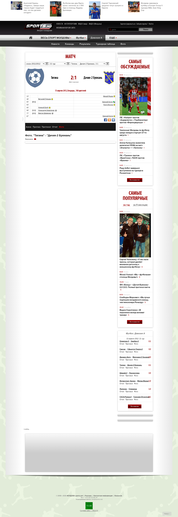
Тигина (54, 78)
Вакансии (118, 496)
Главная (31, 37)
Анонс (28, 127)
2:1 (150, 341)
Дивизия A (96, 37)
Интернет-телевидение (45, 31)
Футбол (80, 37)
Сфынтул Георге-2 (135, 349)
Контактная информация (103, 496)
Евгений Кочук (107, 102)
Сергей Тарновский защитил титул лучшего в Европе (112, 5)
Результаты (84, 43)
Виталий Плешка (44, 99)
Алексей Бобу (43, 107)
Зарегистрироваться (127, 24)
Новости (55, 43)
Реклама (88, 496)
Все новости (135, 180)
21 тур (141, 339)
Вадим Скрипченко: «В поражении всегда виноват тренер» (132, 312)
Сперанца (133, 389)
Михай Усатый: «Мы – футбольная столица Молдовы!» (135, 275)
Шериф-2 (123, 373)
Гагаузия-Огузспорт (141, 397)
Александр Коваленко (46, 110)
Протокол (46, 127)
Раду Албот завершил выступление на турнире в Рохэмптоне (131, 170)
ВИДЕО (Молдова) (95, 24)
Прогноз (36, 127)
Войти (151, 24)
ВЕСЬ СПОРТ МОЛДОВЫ (55, 37)
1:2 (150, 389)
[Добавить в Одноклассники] (109, 119)
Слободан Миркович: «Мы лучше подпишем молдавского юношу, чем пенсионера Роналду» (135, 299)
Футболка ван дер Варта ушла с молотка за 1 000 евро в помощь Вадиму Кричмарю (73, 6)
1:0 (150, 381)
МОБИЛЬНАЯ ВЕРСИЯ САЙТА (65, 28)
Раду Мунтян (108, 105)
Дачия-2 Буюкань (93, 78)
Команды (69, 43)
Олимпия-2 (124, 341)
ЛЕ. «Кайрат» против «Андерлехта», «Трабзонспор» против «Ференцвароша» (134, 120)
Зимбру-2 (135, 341)
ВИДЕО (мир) (82, 24)
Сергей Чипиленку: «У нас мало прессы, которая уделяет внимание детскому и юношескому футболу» (134, 263)
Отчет (55, 127)
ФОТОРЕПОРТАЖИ (70, 24)
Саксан (122, 349)
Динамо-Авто (125, 357)
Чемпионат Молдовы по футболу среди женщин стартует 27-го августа (134, 132)
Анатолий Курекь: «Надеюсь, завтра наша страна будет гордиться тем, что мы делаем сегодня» (34, 8)
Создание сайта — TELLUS (89, 511)
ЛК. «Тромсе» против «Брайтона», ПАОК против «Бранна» (132, 157)
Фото (123, 43)
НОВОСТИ (59, 24)
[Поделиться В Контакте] (113, 119)
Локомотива (134, 373)
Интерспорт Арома (127, 381)
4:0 (150, 349)
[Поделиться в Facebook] (105, 119)
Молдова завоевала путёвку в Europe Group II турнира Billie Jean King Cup (151, 6)
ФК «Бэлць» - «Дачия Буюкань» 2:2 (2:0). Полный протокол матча (135, 287)
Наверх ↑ (167, 513)
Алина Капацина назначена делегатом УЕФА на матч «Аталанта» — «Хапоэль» (132, 145)
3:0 (150, 373)
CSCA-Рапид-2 (125, 397)
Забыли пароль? (142, 24)
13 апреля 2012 (132, 339)
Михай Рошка (108, 96)
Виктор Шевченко (44, 113)
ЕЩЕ (112, 37)
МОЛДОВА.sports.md (75, 496)
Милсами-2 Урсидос (141, 357)
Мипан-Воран (143, 381)
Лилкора (123, 389)
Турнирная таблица (105, 43)
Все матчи (135, 406)
